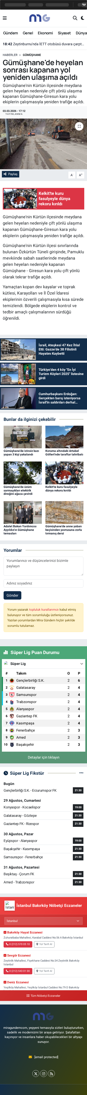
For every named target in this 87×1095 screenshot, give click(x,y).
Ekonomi (45, 32)
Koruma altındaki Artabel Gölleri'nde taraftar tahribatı (64, 452)
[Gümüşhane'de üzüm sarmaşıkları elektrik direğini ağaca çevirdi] (23, 473)
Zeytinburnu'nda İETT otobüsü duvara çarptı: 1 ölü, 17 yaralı (43, 44)
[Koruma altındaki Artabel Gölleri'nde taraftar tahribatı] (64, 436)
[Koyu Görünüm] (80, 18)
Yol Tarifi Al (45, 944)
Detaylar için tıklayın (43, 757)
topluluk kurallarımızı (44, 609)
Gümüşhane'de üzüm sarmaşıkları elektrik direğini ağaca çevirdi (18, 490)
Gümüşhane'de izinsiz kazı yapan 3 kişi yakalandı (21, 452)
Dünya (81, 32)
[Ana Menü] (5, 18)
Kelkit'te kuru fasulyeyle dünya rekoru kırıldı (61, 488)
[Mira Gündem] (39, 18)
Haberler (10, 55)
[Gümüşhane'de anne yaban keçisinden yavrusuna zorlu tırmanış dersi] (64, 512)
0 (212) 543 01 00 (19, 971)
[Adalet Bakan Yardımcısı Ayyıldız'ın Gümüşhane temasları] (23, 512)
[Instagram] (43, 1073)
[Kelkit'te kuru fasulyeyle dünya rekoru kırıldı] (64, 473)
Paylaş (13, 174)
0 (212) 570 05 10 (19, 944)
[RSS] (51, 1073)
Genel (28, 32)
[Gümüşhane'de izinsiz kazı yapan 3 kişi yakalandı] (23, 436)
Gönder (12, 595)
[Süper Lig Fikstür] (81, 773)
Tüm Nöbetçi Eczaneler (45, 996)
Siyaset (64, 32)
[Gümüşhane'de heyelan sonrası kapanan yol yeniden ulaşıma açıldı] (43, 144)
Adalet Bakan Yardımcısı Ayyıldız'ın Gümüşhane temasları (20, 530)
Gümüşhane (32, 55)
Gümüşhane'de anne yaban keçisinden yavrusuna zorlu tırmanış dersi (63, 530)
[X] (35, 1073)
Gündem (10, 32)
